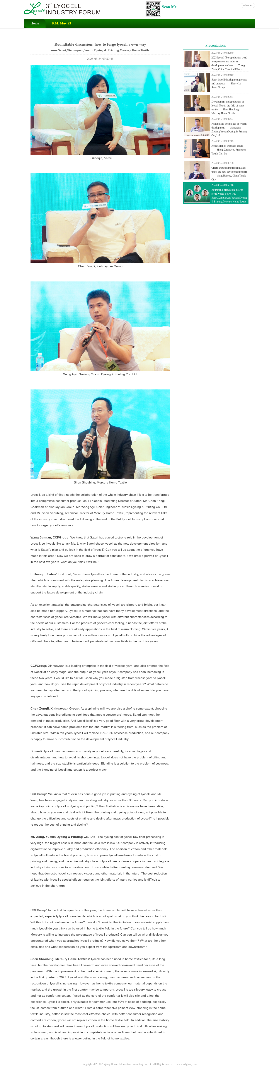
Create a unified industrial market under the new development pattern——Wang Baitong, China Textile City (229, 171)
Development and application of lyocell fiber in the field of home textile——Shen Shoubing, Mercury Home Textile (227, 105)
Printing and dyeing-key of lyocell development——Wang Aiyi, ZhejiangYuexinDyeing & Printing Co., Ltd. (229, 127)
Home (35, 23)
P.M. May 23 (61, 23)
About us (248, 5)
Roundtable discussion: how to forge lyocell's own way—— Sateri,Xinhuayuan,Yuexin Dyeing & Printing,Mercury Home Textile (229, 193)
